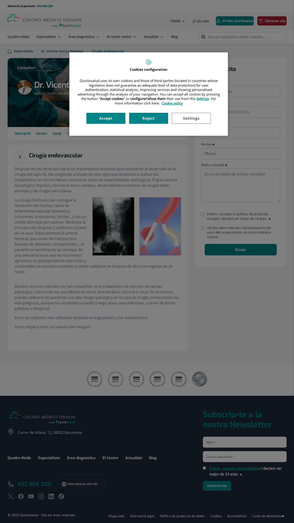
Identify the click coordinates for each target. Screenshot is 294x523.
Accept (106, 118)
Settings (191, 118)
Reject (148, 118)
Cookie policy (172, 103)
